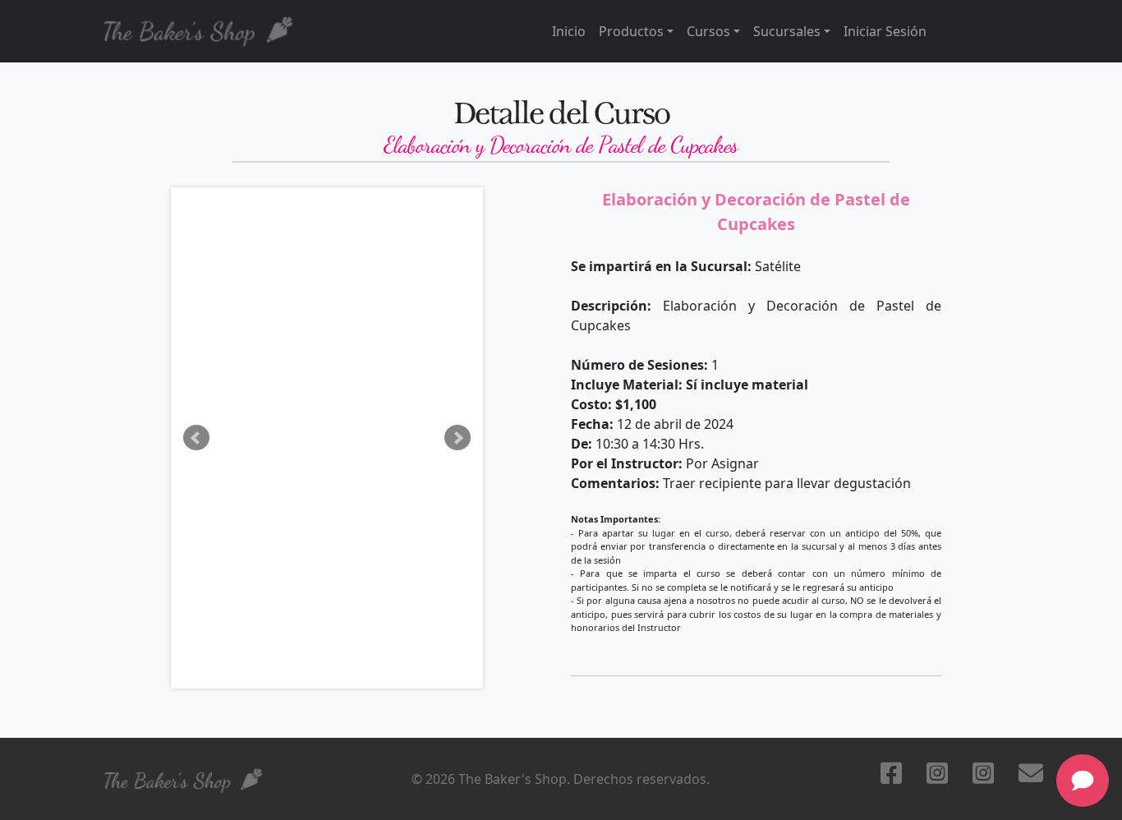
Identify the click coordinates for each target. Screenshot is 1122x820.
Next (457, 438)
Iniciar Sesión (885, 31)
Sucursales (787, 31)
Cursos (708, 31)
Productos (631, 31)
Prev (196, 438)
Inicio (569, 31)
